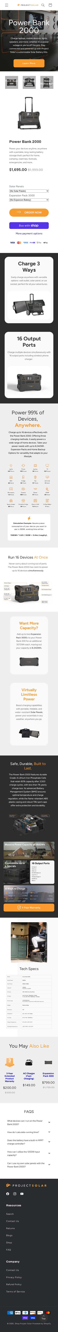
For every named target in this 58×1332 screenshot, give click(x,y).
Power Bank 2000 (25, 142)
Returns (10, 1228)
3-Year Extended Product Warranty (10, 1077)
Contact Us (12, 1221)
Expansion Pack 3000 (22, 195)
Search (10, 1214)
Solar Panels (16, 186)
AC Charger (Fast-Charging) (29, 1076)
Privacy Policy (14, 1277)
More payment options (29, 233)
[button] (6, 5)
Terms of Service (15, 1291)
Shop (9, 1242)
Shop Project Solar (23, 1324)
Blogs (9, 1235)
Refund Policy (13, 1284)
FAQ (8, 1249)
